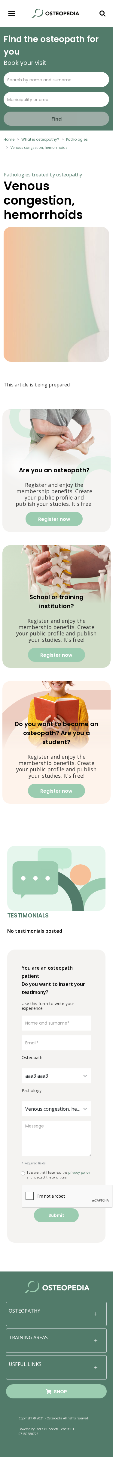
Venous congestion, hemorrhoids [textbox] (52, 1109)
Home (9, 139)
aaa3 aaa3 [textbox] (36, 1076)
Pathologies (77, 139)
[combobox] (56, 1075)
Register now (54, 519)
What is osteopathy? (40, 139)
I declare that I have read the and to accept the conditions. (58, 1174)
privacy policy (78, 1172)
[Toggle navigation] (12, 13)
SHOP (59, 1391)
